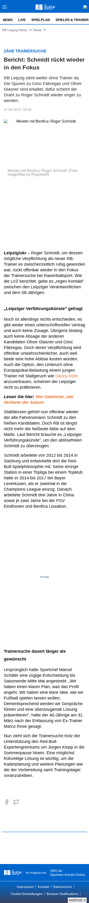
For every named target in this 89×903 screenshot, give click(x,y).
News (8, 20)
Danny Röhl (66, 376)
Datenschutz (62, 886)
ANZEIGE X (77, 900)
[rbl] (13, 872)
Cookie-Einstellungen (26, 893)
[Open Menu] (4, 8)
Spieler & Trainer (72, 20)
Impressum (25, 886)
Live (22, 20)
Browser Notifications (62, 893)
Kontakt (43, 886)
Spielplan (40, 20)
